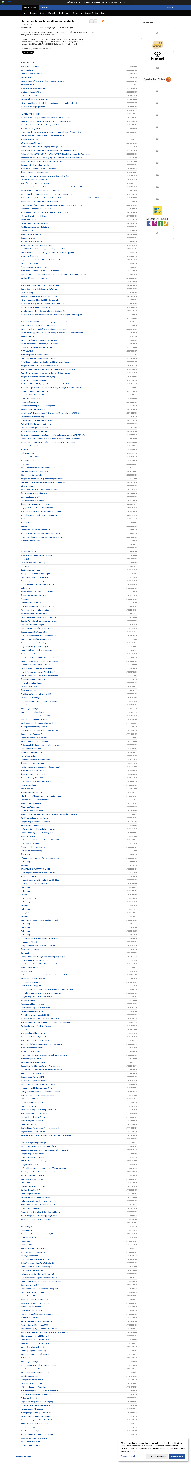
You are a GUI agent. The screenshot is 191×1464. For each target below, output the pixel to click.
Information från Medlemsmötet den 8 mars (37, 1088)
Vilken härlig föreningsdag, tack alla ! (34, 431)
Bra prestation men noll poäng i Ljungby (36, 1416)
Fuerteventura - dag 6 (29, 1223)
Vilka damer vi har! (27, 460)
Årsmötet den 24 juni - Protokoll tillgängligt (37, 592)
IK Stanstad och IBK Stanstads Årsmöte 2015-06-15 (40, 1019)
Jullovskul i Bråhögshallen (30, 129)
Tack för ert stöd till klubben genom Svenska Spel (39, 730)
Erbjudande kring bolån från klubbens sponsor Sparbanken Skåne (45, 176)
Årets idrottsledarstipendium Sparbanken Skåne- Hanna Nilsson (45, 362)
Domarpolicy (25, 953)
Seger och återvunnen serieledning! (34, 1438)
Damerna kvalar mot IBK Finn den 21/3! (35, 1303)
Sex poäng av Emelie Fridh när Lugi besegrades (38, 1365)
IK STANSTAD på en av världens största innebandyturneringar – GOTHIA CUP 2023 (51, 388)
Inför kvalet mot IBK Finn (30, 1296)
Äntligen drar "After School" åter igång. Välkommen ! (40, 201)
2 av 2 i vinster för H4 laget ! (31, 570)
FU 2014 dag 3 (26, 1241)
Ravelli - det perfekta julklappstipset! (34, 818)
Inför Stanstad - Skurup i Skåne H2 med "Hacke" (39, 964)
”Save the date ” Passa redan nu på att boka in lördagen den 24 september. (49, 442)
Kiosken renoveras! (28, 836)
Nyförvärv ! (25, 559)
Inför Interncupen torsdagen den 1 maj (35, 1259)
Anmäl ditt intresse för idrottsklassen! (35, 1299)
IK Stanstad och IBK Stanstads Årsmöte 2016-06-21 (40, 840)
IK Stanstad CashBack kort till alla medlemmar (38, 829)
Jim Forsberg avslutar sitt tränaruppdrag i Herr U (39, 1216)
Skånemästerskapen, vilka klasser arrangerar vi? (39, 1329)
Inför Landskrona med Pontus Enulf (34, 1387)
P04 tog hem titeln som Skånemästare (35, 610)
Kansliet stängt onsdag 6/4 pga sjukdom (36, 471)
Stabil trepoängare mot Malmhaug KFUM (36, 1351)
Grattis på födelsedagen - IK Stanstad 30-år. (37, 347)
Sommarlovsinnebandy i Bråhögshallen (35, 165)
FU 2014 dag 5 (26, 1227)
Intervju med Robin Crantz (30, 1442)
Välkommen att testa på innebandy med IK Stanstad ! (40, 344)
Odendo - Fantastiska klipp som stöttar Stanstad (39, 621)
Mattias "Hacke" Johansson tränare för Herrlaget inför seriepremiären (47, 989)
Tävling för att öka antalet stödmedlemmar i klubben (40, 1092)
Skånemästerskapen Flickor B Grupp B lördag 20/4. (40, 285)
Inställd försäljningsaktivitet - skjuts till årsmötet (39, 617)
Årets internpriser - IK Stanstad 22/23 (34, 355)
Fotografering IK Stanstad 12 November (36, 822)
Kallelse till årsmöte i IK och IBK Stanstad (36, 1026)
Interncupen (25, 464)
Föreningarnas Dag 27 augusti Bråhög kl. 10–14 (38, 833)
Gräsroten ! (25, 450)
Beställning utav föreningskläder (33, 409)
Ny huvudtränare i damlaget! (31, 683)
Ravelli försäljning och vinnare (32, 1121)
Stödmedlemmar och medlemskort (34, 978)
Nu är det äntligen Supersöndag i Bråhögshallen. (39, 406)
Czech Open (25, 1183)
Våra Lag (44, 8)
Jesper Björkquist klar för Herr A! (33, 1033)
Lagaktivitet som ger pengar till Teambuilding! (38, 672)
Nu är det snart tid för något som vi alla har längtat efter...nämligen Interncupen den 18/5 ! (54, 274)
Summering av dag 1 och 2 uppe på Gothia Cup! (38, 1110)
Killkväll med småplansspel (31, 398)
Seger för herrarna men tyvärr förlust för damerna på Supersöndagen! (47, 1135)
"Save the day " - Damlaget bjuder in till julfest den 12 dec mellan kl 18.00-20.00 (50, 413)
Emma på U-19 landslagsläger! (32, 625)
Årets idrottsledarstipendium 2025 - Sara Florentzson (40, 169)
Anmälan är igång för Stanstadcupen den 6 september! (41, 161)
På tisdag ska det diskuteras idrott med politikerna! (40, 1172)
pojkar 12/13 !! (26, 588)
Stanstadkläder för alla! (29, 968)
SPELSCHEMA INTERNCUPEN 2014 (34, 1252)
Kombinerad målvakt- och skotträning (35, 227)
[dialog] (153, 1449)
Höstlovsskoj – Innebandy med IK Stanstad (37, 420)
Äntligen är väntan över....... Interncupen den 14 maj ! (40, 366)
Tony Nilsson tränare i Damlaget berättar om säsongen (41, 993)
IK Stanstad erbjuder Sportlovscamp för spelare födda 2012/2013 (45, 118)
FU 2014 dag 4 (26, 1230)
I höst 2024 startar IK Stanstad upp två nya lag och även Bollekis (44, 249)
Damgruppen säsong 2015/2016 (33, 1011)
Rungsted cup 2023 (28, 336)
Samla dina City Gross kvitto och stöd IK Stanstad (39, 920)
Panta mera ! (25, 566)
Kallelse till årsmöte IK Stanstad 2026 (34, 99)
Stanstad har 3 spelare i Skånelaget (34, 643)
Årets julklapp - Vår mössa (31, 949)
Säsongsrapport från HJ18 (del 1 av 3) (35, 1343)
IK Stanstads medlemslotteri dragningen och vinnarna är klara (44, 1055)
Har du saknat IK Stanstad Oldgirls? (34, 417)
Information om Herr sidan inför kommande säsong (40, 858)
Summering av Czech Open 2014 (33, 1179)
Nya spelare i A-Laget (29, 942)
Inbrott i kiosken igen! (29, 756)
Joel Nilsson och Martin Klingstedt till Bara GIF (38, 1205)
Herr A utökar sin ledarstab (31, 749)
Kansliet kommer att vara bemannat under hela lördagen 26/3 (43, 482)
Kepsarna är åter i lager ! (30, 256)
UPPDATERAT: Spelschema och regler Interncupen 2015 (41, 1070)
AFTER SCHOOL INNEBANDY (31, 242)
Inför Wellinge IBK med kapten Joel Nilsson (37, 1394)
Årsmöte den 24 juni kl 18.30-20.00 (33, 595)
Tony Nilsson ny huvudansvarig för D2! (35, 1015)
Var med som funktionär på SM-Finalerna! (36, 1321)
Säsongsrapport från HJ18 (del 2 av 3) (35, 1340)
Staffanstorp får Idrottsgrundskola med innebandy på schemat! (44, 1332)
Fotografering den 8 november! (32, 1154)
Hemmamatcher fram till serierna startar (48, 21)
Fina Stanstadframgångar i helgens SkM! (36, 694)
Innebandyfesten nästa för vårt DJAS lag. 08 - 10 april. (41, 880)
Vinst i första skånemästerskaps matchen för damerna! (41, 512)
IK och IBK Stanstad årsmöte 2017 (33, 771)
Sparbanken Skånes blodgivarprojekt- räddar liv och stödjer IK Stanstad (47, 384)
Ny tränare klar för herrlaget (31, 603)
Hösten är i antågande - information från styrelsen (39, 676)
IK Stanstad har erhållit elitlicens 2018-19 (36, 665)
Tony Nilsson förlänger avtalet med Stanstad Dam (39, 938)
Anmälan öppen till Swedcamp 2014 (34, 1325)
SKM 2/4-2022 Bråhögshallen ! (32, 475)
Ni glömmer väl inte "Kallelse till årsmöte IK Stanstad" (40, 260)
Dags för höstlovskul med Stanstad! (34, 223)
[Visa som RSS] (103, 21)
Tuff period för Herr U (29, 1398)
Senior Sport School (28, 220)
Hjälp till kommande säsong (31, 851)
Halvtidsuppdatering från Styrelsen (34, 1113)
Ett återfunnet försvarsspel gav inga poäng (37, 1434)
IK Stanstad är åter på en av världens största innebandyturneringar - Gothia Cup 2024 (52, 315)
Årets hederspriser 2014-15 (31, 1059)
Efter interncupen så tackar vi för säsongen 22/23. (39, 358)
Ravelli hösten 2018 (28, 654)
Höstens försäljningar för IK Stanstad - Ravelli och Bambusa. (43, 136)
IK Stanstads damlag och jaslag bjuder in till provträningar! (42, 304)
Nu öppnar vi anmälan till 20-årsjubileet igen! (37, 1274)
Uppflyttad (25, 913)
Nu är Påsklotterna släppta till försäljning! (36, 183)
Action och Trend (27, 85)
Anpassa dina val (128, 1456)
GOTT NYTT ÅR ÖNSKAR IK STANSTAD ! (35, 391)
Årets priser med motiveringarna (33, 774)
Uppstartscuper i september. (31, 74)
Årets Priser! (25, 854)
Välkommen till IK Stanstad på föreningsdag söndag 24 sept (43, 329)
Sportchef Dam (26, 971)
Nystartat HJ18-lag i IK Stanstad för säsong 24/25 (39, 296)
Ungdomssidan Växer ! (29, 446)
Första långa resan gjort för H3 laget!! (35, 577)
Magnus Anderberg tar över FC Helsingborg (37, 1402)
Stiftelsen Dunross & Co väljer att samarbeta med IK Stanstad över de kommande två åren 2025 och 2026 (60, 198)
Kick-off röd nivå (27, 70)
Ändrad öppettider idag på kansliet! (34, 493)
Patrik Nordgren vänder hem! (31, 1051)
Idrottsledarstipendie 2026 (31, 92)
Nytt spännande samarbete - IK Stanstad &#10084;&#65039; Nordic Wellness (49, 369)
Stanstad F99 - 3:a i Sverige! (31, 1307)
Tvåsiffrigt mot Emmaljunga (31, 1445)
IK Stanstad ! (25, 522)
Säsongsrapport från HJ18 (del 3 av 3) (35, 1336)
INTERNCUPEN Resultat (29, 1237)
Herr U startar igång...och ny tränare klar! (36, 1008)
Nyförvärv (24, 865)
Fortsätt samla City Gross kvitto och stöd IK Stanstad (40, 745)
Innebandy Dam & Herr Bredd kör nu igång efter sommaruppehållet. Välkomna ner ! (52, 158)
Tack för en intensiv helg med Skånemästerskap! (39, 1278)
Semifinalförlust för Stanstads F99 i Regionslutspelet (40, 1128)
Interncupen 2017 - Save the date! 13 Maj (36, 781)
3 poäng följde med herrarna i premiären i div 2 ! (38, 581)
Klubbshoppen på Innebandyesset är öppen (37, 657)
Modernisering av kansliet (30, 497)
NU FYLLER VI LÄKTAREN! (30, 114)
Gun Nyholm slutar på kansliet (32, 1380)
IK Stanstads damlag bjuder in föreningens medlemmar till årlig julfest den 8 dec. (51, 132)
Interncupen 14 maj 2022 (30, 457)
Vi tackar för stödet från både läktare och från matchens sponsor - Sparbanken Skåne (53, 187)
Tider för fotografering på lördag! (33, 1143)
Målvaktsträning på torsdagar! (32, 1103)
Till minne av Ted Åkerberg (30, 807)
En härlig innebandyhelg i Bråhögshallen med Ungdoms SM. (43, 311)
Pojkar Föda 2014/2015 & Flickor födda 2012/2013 (39, 490)
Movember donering (28, 705)
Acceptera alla (177, 1456)
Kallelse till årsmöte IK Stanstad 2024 (34, 278)
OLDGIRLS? (25, 1030)
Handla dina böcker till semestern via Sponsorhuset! (40, 767)
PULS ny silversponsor (29, 1256)
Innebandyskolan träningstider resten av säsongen (40, 701)
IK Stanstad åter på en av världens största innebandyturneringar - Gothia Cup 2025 (51, 205)
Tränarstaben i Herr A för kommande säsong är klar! (40, 1289)
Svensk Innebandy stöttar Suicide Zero (35, 307)
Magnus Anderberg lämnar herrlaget (34, 647)
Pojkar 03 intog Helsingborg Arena (34, 1292)
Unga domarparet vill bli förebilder (33, 738)
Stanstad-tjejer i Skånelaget (31, 803)
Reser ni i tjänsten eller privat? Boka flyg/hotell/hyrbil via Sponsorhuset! (47, 1022)
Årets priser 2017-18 (28, 690)
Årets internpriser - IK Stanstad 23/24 (34, 267)
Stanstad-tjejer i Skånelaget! (31, 734)
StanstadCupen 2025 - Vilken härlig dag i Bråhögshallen (41, 147)
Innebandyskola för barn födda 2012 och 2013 (38, 606)
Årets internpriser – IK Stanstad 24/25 (35, 172)
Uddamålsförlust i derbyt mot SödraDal (35, 1405)
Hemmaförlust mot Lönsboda (32, 1409)
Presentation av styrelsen (30, 66)
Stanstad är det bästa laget (31, 234)
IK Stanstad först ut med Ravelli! (33, 1157)
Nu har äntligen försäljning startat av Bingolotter (38, 325)
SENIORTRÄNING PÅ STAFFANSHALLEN (35, 869)
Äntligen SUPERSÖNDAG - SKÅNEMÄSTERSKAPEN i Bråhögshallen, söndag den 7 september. (56, 154)
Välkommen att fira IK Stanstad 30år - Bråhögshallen (40, 300)
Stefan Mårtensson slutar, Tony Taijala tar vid (37, 1263)
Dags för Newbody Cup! (30, 1431)
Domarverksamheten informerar (33, 501)
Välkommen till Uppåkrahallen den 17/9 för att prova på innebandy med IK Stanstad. (52, 333)
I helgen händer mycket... (30, 1165)
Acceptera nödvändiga (157, 1456)
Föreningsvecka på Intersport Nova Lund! (36, 1314)
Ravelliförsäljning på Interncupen (33, 1062)
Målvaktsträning (27, 293)
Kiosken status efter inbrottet (32, 752)
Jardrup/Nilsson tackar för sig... (33, 1048)
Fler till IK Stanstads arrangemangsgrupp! (36, 668)
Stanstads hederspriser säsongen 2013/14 (37, 1234)
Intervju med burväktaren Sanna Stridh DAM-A (38, 468)
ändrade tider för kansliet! (30, 541)
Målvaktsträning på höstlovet (31, 143)
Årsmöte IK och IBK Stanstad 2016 (33, 847)
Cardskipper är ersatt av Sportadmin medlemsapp (39, 661)
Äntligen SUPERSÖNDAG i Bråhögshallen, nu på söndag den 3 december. (48, 322)
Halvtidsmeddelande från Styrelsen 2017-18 (37, 716)
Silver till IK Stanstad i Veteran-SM (33, 380)
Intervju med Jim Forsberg (30, 1208)
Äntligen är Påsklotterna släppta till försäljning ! (38, 377)
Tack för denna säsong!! (30, 453)
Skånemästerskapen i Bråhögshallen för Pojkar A (39, 289)
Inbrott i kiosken (27, 789)
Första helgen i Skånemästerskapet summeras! (38, 873)
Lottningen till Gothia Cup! (30, 1124)
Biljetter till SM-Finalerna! (30, 1318)
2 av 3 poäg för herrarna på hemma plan (36, 574)
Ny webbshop (26, 77)
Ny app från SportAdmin (30, 263)
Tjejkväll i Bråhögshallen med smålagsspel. (37, 424)
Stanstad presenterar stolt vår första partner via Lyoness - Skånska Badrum (49, 814)
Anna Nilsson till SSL (28, 785)
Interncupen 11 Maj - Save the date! (34, 614)
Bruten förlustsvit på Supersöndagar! (34, 1424)
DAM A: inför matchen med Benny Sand (35, 1161)
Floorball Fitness (27, 231)
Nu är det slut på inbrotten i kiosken (34, 719)
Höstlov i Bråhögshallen (30, 139)
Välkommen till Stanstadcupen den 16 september (39, 340)
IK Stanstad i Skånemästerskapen (33, 1081)
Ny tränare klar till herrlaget (31, 698)
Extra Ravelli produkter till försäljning (34, 1117)
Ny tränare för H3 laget (29, 687)
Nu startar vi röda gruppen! (31, 986)
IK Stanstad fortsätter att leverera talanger (36, 555)
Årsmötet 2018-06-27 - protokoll (33, 679)
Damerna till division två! (30, 1285)
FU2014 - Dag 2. (27, 1245)
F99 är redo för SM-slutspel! (31, 1099)
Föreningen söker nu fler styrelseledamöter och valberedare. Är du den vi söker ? (51, 439)
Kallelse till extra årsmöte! (30, 1190)
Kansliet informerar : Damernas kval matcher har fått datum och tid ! (46, 373)
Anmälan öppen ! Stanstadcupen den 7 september (39, 245)
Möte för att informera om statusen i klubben (37, 1095)
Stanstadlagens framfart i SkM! (32, 1077)
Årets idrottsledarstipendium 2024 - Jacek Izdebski (40, 271)
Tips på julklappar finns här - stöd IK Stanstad (38, 946)
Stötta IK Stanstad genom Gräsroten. (34, 428)
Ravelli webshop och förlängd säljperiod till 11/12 (39, 723)
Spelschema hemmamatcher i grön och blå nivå (38, 1146)
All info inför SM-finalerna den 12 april (35, 1372)
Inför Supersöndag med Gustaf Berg (34, 1369)
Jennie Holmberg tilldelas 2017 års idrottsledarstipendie (42, 778)
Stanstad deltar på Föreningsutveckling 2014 (37, 1267)
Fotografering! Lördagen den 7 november (36, 997)
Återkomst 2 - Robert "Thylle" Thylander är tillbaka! (39, 1037)
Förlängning (25, 862)
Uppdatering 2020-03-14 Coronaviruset (35, 530)
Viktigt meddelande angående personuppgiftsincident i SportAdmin (46, 194)
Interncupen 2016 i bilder (30, 844)
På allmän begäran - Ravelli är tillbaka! (35, 960)
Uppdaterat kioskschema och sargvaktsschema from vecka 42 (44, 1150)
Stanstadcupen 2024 (28, 238)
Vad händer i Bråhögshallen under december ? (38, 209)
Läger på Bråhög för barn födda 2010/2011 (37, 508)
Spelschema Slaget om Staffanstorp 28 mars (38, 1084)
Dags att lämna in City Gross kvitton (34, 632)
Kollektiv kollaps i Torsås (30, 1358)
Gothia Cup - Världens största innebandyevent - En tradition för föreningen (48, 125)
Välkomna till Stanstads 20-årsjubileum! (35, 1354)
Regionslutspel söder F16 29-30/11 (34, 1132)
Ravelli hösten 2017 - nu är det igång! (34, 741)
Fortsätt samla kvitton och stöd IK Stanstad (37, 650)
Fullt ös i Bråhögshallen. (30, 402)
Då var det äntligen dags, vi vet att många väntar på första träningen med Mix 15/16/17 (53, 435)
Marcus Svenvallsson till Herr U (32, 1347)
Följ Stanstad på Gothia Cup (31, 1383)
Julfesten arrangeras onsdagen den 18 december (39, 1391)
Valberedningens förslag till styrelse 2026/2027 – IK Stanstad (44, 81)
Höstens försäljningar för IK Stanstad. (35, 216)
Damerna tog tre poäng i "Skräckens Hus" (36, 1420)
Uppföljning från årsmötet (30, 1194)
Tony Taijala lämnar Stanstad (31, 982)
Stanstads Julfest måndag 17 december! (36, 639)
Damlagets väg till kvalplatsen (32, 1310)
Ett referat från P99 (28, 1427)
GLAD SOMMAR (27, 351)
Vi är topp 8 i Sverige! (29, 876)
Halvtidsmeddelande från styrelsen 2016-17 (37, 800)
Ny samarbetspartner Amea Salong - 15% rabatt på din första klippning (47, 253)
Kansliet (24, 526)
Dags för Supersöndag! (29, 1376)
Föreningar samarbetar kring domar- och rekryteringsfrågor (43, 957)
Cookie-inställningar (23, 1457)
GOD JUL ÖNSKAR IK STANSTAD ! (33, 395)
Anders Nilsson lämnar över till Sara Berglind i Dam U (40, 1212)
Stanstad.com (31, 8)
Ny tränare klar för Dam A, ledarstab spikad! (37, 1219)
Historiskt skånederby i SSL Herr (33, 1186)
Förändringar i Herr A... (29, 1106)
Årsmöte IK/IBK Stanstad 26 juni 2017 (35, 763)
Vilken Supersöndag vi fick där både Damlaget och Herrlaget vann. (45, 212)
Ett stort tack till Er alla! (29, 96)
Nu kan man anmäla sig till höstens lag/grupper (38, 1201)
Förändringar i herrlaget (29, 709)
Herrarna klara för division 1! (31, 792)
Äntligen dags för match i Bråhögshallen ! (36, 504)
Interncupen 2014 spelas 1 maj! (32, 1270)
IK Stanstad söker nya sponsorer (33, 88)
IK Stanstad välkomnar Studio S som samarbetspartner (41, 537)
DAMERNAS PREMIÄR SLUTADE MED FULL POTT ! (39, 584)
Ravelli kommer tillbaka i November (34, 825)
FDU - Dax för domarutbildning (32, 1175)
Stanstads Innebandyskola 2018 (33, 712)
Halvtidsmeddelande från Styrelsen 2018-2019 (38, 628)
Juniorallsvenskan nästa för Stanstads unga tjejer (39, 515)
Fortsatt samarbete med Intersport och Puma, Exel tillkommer (43, 1281)
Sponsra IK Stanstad (28, 1000)
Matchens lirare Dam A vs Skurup (33, 563)
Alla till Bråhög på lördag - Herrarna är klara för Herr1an (41, 796)
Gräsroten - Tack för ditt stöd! (32, 811)
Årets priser (25, 599)
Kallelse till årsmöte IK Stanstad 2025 (34, 180)
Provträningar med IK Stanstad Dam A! (35, 1040)
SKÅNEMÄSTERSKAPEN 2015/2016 (34, 884)
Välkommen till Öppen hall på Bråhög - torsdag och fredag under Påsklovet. (49, 103)
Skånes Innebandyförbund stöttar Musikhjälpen (38, 636)
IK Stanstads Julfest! (28, 552)
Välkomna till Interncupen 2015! (32, 1073)
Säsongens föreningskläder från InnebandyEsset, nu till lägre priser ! (46, 121)
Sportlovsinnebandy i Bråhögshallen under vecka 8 (40, 191)
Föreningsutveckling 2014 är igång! (34, 1248)
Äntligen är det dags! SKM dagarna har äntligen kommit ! (42, 479)
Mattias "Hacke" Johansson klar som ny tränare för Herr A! (42, 1044)
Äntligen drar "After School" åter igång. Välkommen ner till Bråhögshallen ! (48, 150)
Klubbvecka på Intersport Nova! (32, 1004)
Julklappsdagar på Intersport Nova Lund (36, 1413)
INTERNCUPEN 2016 (28, 898)
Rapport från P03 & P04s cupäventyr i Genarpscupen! (40, 1066)
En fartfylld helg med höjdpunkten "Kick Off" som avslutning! (43, 1168)
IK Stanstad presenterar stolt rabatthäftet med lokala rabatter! (44, 975)
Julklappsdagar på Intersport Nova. (34, 727)
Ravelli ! (23, 519)
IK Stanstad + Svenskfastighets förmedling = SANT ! (40, 533)
